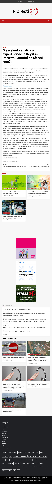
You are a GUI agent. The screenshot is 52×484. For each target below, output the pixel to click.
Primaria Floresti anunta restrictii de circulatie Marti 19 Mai (17, 309)
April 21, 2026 (10, 390)
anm (25, 452)
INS (28, 463)
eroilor (22, 459)
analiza (13, 161)
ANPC (29, 452)
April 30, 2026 (35, 363)
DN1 (3, 459)
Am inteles (26, 481)
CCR (37, 452)
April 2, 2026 (10, 413)
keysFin (16, 161)
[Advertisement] (26, 33)
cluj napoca (16, 456)
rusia (47, 467)
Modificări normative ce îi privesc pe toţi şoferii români (14, 166)
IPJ (37, 463)
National (4, 213)
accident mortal (12, 452)
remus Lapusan (34, 467)
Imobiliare (17, 463)
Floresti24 (5, 195)
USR (14, 470)
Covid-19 (35, 456)
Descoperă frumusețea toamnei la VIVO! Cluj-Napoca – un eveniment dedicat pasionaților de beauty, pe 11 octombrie (38, 193)
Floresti (35, 459)
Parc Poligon (5, 467)
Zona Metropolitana (37, 354)
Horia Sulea (10, 463)
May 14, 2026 (10, 360)
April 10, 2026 (35, 386)
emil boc (16, 459)
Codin (5, 64)
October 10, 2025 (35, 196)
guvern (45, 459)
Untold (10, 470)
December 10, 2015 (11, 64)
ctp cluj (45, 456)
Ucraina (4, 470)
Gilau (40, 459)
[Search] (49, 21)
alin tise (20, 452)
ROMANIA (42, 467)
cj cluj (41, 452)
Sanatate (4, 443)
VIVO (19, 470)
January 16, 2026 (10, 195)
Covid (29, 456)
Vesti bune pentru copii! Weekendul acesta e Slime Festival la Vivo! (12, 192)
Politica (3, 441)
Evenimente (10, 188)
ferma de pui (28, 459)
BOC (33, 452)
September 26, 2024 (11, 219)
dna (7, 459)
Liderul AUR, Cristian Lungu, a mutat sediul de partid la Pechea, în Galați (12, 217)
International (5, 437)
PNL (15, 467)
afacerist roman (8, 161)
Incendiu (23, 463)
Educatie (4, 433)
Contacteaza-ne (30, 1)
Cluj (10, 456)
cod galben (23, 456)
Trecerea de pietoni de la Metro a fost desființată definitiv (16, 331)
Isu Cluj (41, 463)
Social (4, 47)
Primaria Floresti (21, 467)
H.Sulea (4, 463)
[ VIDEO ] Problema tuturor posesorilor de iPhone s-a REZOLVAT (39, 166)
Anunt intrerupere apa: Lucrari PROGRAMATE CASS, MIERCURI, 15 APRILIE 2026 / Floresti (24, 327)
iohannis (33, 463)
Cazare (3, 429)
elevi (11, 459)
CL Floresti (5, 456)
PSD (28, 467)
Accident (4, 452)
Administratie (5, 354)
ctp (40, 456)
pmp (11, 467)
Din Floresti (5, 188)
